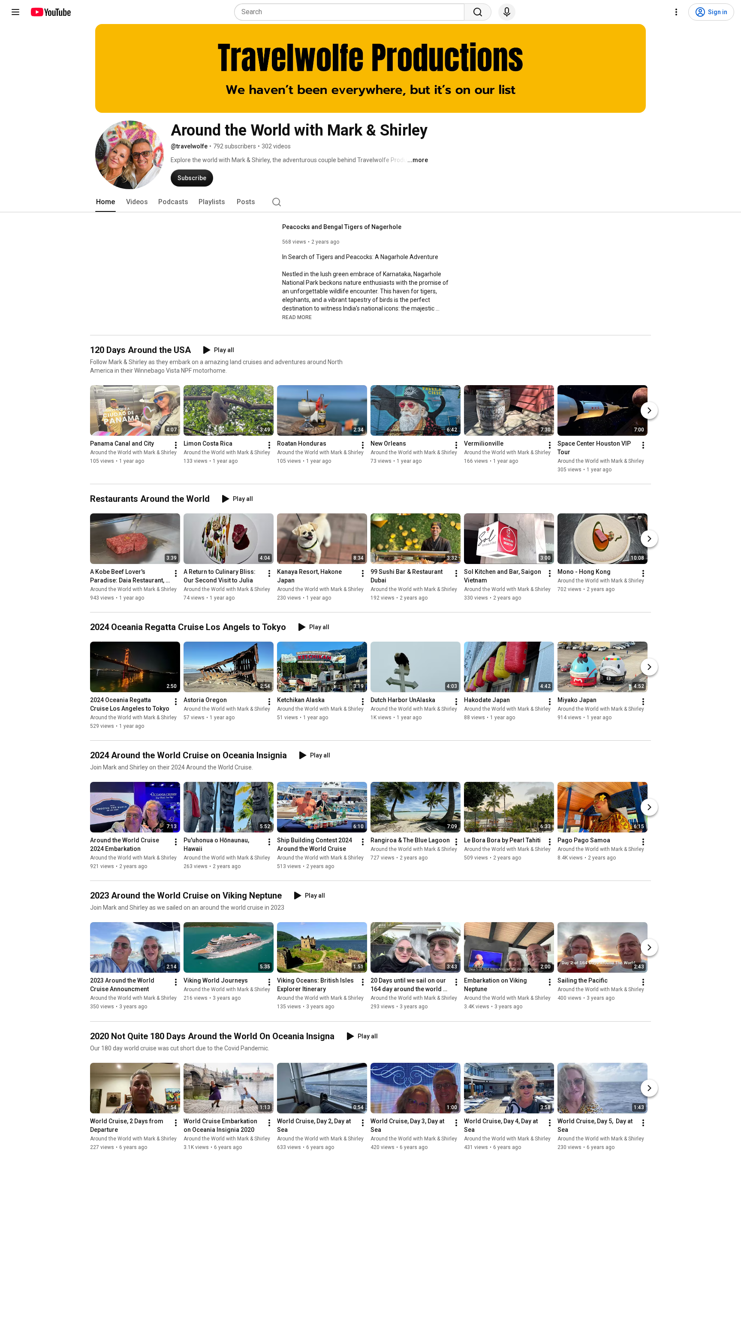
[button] (297, 317)
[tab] (105, 202)
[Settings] (676, 12)
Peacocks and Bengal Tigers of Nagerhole (341, 226)
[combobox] (351, 12)
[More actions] (175, 445)
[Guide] (15, 12)
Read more (297, 317)
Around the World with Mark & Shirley (133, 452)
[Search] (477, 12)
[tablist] (370, 202)
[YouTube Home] (50, 12)
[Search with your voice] (506, 12)
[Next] (649, 410)
